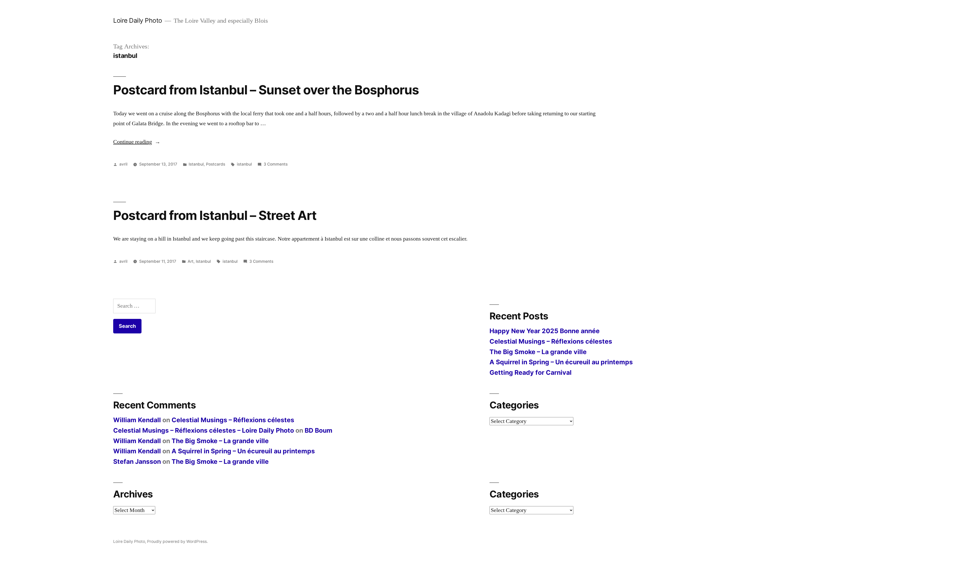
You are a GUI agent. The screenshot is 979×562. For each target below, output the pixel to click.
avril (123, 164)
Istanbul (196, 164)
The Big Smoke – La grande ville (538, 352)
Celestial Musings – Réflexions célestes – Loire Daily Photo (203, 430)
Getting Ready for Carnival (531, 372)
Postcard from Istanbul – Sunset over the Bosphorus (266, 89)
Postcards (215, 164)
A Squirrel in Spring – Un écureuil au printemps (561, 362)
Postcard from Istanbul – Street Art (214, 215)
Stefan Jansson (137, 461)
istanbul (244, 164)
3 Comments (276, 164)
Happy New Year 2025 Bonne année (545, 331)
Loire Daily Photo (137, 20)
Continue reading (136, 141)
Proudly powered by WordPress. (177, 541)
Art (191, 261)
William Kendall (137, 420)
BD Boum (318, 430)
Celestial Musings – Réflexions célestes (551, 341)
